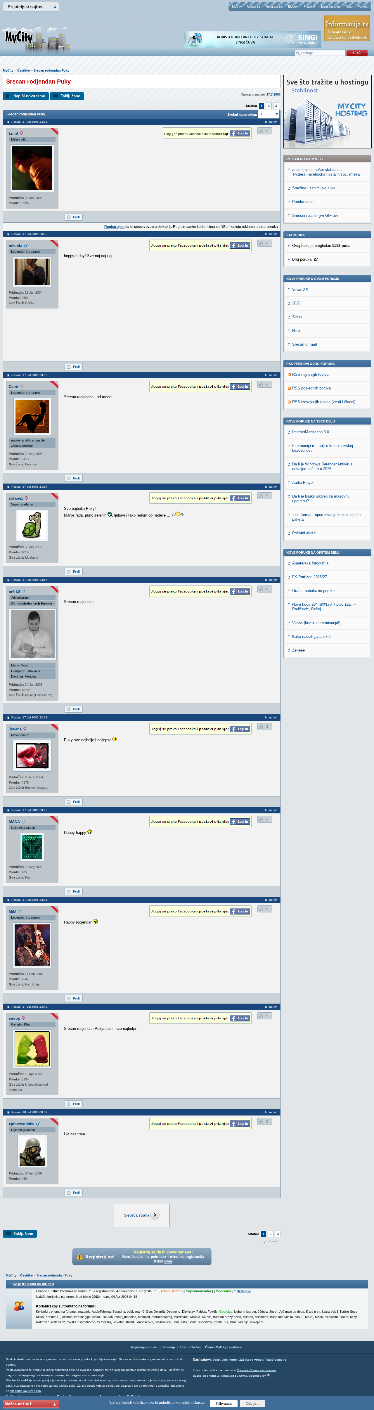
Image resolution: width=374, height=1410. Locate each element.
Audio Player (303, 482)
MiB (12, 911)
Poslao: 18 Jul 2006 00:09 (29, 1112)
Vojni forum (229, 1359)
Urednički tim (190, 1347)
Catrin (14, 386)
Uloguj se (253, 6)
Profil (76, 217)
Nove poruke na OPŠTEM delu (313, 552)
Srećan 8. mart (304, 344)
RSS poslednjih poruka (311, 388)
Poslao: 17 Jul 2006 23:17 (29, 579)
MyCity (237, 6)
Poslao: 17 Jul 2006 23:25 (29, 810)
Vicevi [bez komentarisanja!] (316, 623)
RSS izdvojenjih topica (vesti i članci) (323, 402)
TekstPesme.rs (275, 1359)
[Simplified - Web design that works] (268, 1375)
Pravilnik (310, 6)
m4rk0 (14, 591)
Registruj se (274, 6)
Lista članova (330, 6)
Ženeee (298, 650)
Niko (296, 330)
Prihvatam (224, 1403)
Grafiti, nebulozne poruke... (315, 590)
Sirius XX (300, 289)
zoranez (16, 498)
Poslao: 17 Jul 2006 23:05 (29, 375)
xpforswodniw (21, 1124)
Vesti (216, 1359)
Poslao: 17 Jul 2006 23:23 (29, 717)
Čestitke (23, 70)
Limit (13, 133)
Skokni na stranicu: (242, 114)
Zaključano (70, 96)
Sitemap (168, 1347)
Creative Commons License (256, 1370)
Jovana (15, 729)
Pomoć (363, 6)
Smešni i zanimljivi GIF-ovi (315, 215)
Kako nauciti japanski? (311, 636)
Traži (348, 6)
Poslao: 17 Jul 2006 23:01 (29, 121)
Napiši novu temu (29, 96)
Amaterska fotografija (310, 563)
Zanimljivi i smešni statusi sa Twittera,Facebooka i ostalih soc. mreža (326, 171)
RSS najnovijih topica (310, 374)
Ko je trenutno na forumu (33, 1284)
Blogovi (293, 6)
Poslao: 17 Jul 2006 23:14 (29, 486)
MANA (14, 822)
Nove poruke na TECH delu (310, 421)
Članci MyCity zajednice (223, 1347)
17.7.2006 (273, 94)
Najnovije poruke (144, 1347)
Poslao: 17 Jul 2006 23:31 (29, 899)
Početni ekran (304, 533)
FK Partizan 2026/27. (310, 577)
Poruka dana (303, 202)
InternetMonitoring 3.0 (310, 432)
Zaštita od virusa (251, 1359)
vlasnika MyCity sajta (25, 1390)
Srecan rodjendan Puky (51, 70)
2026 (296, 303)
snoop (14, 1018)
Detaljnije (244, 1291)
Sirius (297, 317)
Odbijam (252, 1403)
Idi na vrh (273, 1241)
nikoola (15, 245)
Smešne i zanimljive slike (313, 188)
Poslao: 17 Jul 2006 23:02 (29, 233)
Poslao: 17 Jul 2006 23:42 (29, 1006)
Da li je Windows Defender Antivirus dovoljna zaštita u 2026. (322, 466)
